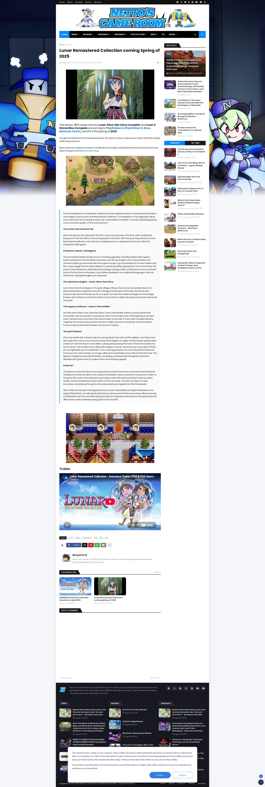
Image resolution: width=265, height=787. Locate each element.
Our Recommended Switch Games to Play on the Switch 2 (191, 151)
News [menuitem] (74, 34)
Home (62, 2)
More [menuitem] (172, 34)
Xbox (147, 128)
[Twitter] (85, 545)
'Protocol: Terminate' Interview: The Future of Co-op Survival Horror (187, 742)
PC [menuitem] (163, 34)
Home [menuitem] (64, 34)
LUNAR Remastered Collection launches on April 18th (73, 598)
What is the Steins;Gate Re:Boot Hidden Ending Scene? (189, 203)
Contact (79, 2)
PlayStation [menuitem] (138, 34)
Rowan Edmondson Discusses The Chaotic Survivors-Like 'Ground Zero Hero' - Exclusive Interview (89, 712)
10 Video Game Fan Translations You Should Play (189, 130)
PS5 (101, 538)
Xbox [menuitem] (153, 34)
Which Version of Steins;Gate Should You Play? (192, 240)
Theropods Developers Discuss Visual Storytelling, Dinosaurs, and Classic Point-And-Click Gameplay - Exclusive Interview (188, 727)
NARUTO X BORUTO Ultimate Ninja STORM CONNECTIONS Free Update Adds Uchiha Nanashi (89, 742)
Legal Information (127, 783)
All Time (195, 143)
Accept (160, 775)
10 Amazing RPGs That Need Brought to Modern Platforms (191, 116)
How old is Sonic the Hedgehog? (187, 252)
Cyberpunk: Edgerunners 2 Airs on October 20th (190, 189)
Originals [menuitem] (103, 34)
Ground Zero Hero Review (134, 709)
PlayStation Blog (91, 150)
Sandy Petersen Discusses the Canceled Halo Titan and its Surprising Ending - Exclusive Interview (183, 65)
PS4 (95, 538)
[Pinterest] (91, 545)
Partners (97, 2)
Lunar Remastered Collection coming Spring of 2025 (108, 598)
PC (89, 131)
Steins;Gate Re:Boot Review (191, 214)
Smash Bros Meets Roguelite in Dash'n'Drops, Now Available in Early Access (191, 265)
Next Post (155, 677)
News (78, 538)
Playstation (87, 538)
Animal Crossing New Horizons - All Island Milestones (188, 228)
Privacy (88, 2)
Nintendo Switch (70, 131)
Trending (174, 143)
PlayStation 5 (133, 128)
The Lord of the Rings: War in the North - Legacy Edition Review (191, 165)
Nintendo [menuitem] (120, 34)
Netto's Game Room (89, 783)
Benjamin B (80, 555)
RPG (106, 538)
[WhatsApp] (97, 545)
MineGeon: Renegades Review (136, 733)
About (70, 2)
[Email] (103, 545)
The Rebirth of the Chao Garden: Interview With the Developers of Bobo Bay (190, 103)
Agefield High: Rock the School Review (189, 178)
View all (157, 572)
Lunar (69, 44)
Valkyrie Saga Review (132, 721)
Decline (182, 775)
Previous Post (67, 677)
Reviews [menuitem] (87, 34)
